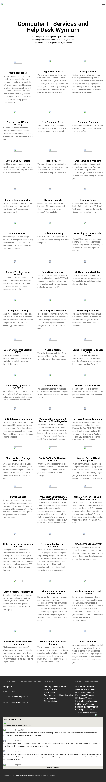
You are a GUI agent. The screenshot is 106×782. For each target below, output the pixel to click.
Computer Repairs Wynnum (24, 776)
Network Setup (50, 701)
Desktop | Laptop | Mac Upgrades (58, 695)
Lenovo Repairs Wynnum (86, 701)
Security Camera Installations (15, 702)
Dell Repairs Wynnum (84, 695)
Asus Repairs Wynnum (84, 692)
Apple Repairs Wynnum (85, 689)
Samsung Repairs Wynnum (86, 707)
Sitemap (52, 776)
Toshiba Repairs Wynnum (86, 712)
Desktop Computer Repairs (55, 686)
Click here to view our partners (16, 696)
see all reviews (53, 768)
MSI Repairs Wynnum (84, 704)
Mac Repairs (49, 692)
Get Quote (7, 686)
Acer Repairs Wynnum (84, 686)
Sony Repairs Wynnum (84, 709)
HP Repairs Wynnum (84, 698)
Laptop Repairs (50, 689)
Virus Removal (50, 698)
